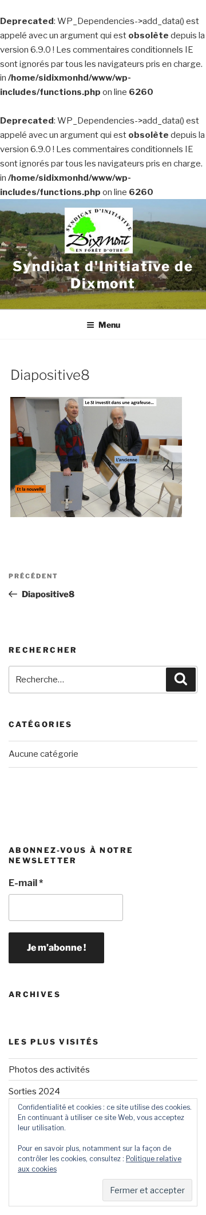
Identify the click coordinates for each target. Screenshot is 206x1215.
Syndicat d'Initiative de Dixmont (103, 275)
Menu (109, 324)
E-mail (26, 883)
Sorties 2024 (34, 1091)
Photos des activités (49, 1070)
